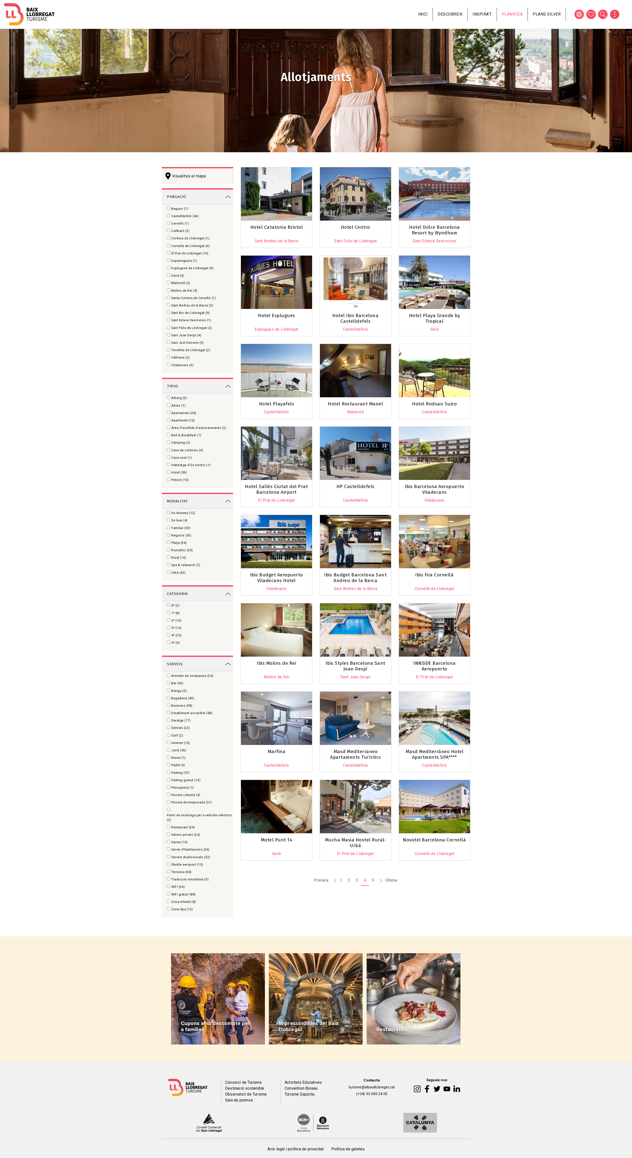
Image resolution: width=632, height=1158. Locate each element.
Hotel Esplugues (276, 315)
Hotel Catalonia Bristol (276, 227)
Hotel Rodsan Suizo (434, 404)
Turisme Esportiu (300, 1094)
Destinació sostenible (244, 1088)
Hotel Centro (355, 227)
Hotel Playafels (276, 404)
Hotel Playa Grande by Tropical (434, 318)
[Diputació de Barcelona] (313, 1122)
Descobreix (450, 14)
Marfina (277, 751)
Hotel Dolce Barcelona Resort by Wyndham (434, 230)
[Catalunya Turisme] (420, 1122)
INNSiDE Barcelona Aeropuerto (434, 666)
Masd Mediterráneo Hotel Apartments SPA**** (435, 754)
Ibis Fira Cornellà (434, 575)
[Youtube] (447, 1088)
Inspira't (482, 14)
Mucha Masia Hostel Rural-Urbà (355, 842)
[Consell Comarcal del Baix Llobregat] (209, 1122)
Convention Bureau (301, 1088)
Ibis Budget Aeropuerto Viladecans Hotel (276, 577)
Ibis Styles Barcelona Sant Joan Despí (355, 666)
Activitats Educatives (303, 1082)
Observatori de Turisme (246, 1094)
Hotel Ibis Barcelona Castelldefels (355, 318)
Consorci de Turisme (243, 1082)
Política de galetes (348, 1149)
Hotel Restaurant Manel (355, 404)
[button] (361, 252)
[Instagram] (417, 1088)
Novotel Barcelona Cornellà (434, 840)
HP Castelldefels (355, 486)
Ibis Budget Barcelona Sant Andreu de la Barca (355, 577)
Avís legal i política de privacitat (295, 1149)
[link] (197, 196)
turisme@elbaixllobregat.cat (372, 1087)
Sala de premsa (239, 1100)
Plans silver (547, 14)
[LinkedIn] (456, 1088)
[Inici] (29, 14)
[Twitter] (437, 1088)
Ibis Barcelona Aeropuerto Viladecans (434, 489)
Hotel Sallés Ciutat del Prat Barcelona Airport (276, 489)
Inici (423, 14)
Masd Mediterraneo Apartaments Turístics (355, 754)
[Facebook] (427, 1088)
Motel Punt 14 (277, 840)
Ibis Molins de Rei (276, 663)
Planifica (512, 14)
